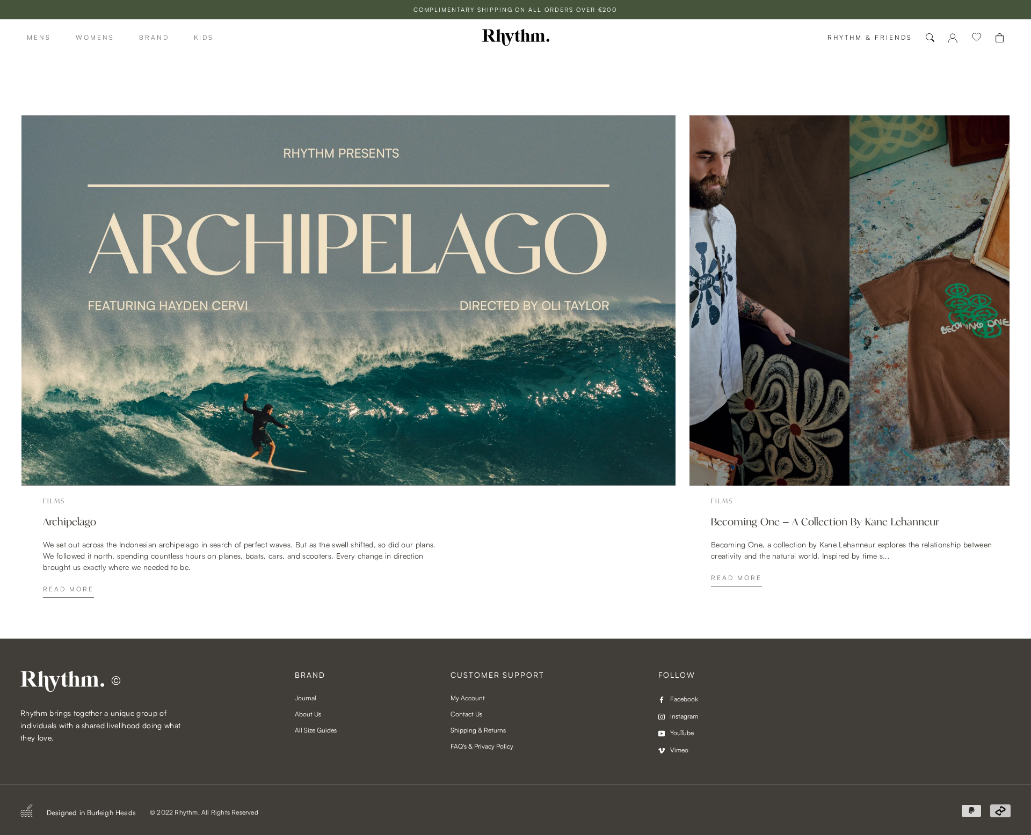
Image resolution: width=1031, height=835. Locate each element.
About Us (308, 714)
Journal (305, 698)
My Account (468, 698)
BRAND (154, 37)
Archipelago (69, 522)
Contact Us (466, 714)
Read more (68, 589)
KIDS (204, 37)
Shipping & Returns (478, 730)
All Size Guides (316, 730)
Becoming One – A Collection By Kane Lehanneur (825, 522)
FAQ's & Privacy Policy (482, 746)
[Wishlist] (977, 37)
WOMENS (95, 37)
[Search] (930, 37)
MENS (39, 37)
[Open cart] (999, 37)
